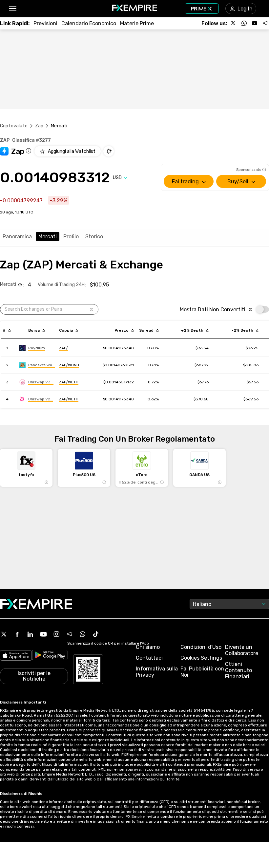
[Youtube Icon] (43, 634)
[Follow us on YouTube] (255, 23)
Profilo (71, 236)
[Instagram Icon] (56, 634)
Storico (94, 236)
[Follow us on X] (234, 23)
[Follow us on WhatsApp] (244, 23)
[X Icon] (4, 634)
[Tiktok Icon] (96, 634)
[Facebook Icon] (17, 634)
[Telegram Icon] (69, 634)
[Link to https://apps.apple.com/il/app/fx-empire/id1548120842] (16, 656)
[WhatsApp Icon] (83, 634)
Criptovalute (14, 126)
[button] (12, 9)
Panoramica (17, 236)
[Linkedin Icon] (30, 634)
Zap (39, 126)
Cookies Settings (201, 658)
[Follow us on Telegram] (265, 23)
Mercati (47, 236)
